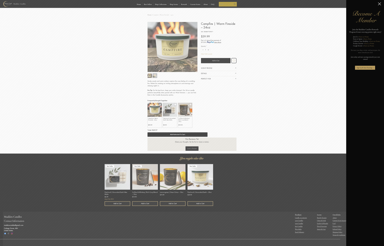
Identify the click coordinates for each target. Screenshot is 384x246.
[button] (379, 3)
